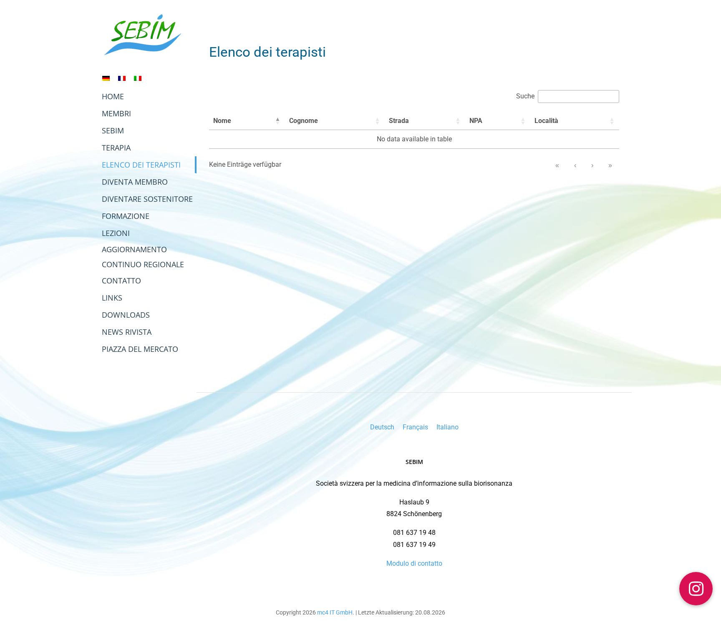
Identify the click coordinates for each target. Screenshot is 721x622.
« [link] (557, 165)
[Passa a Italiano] (138, 78)
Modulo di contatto (414, 563)
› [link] (592, 165)
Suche (525, 96)
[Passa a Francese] (122, 78)
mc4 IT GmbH (335, 612)
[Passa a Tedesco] (106, 78)
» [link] (610, 165)
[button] (277, 121)
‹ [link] (575, 165)
